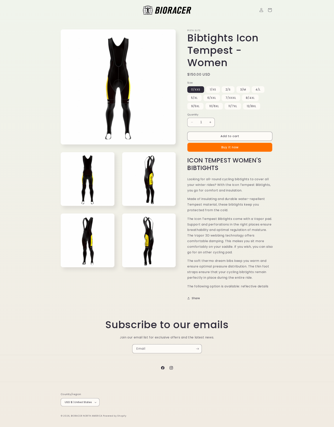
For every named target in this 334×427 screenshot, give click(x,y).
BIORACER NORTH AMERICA (86, 415)
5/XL (194, 98)
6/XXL (211, 98)
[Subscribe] (197, 348)
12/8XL (251, 106)
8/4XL (250, 98)
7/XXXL (231, 98)
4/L (258, 89)
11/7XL (232, 106)
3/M (243, 89)
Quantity (192, 114)
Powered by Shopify (114, 415)
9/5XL (195, 106)
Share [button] (196, 298)
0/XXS (195, 89)
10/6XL (214, 106)
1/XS (213, 89)
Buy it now (230, 147)
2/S (228, 89)
